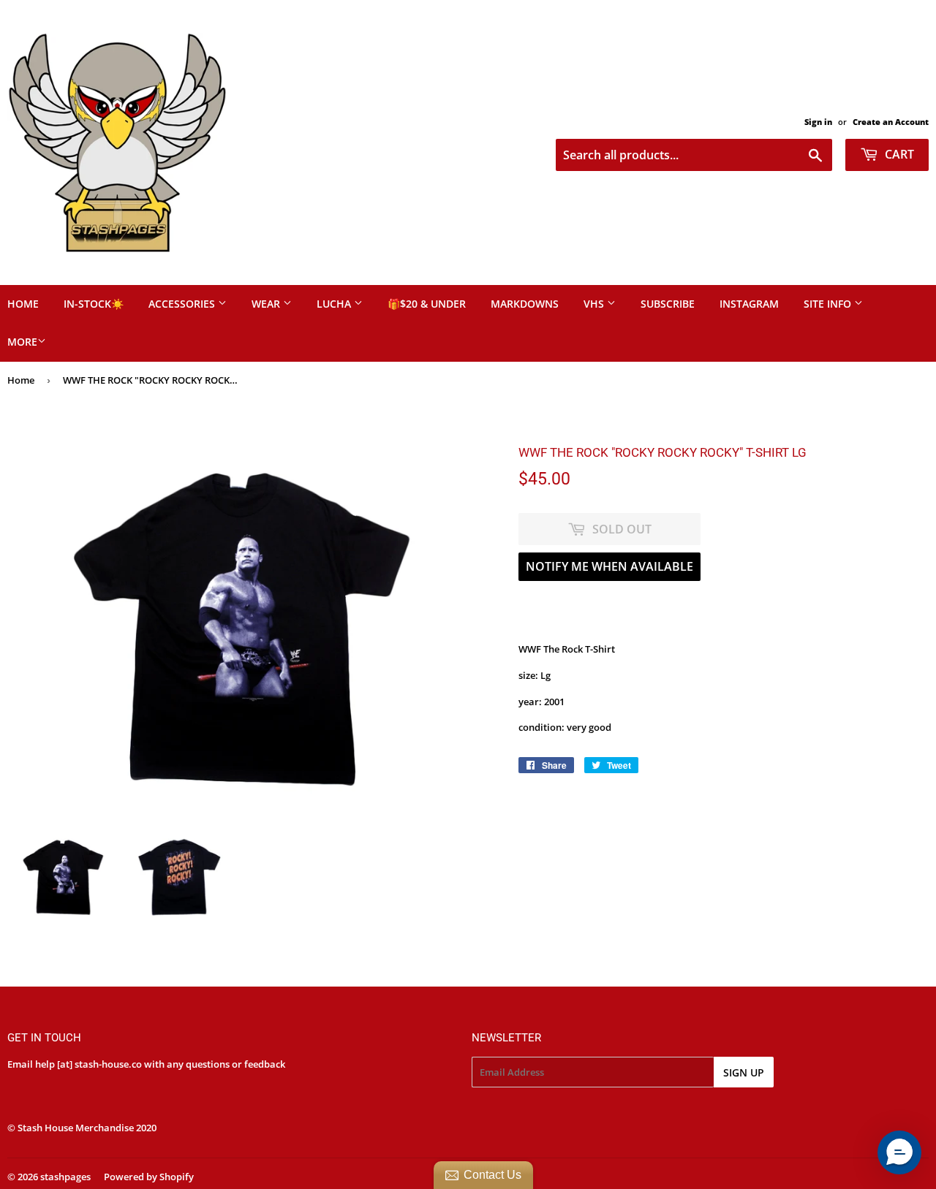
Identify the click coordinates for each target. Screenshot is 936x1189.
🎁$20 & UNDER (427, 304)
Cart (898, 154)
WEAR (267, 304)
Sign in (818, 121)
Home (20, 380)
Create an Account (891, 121)
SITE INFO (829, 304)
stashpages (65, 1176)
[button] (899, 1152)
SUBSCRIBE (668, 304)
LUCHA (335, 304)
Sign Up (743, 1072)
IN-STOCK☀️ (94, 304)
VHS (595, 304)
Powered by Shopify (149, 1176)
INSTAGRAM (749, 304)
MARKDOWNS (525, 304)
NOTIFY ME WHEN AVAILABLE (609, 566)
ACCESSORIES (183, 304)
